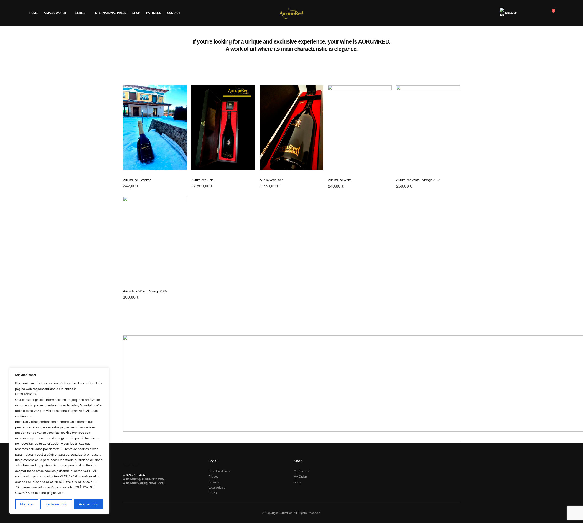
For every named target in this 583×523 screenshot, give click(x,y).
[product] (155, 127)
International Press (110, 13)
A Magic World (55, 13)
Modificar (26, 504)
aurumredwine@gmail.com (144, 483)
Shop (136, 13)
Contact (173, 13)
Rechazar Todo (56, 504)
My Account (301, 471)
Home (33, 13)
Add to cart (179, 93)
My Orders (301, 476)
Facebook (126, 462)
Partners (153, 13)
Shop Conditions (219, 471)
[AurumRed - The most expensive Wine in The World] (291, 13)
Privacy (213, 476)
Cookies (213, 482)
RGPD (212, 493)
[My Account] (528, 13)
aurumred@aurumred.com (143, 479)
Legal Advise (216, 487)
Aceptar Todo (88, 504)
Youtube (135, 462)
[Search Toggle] (540, 13)
